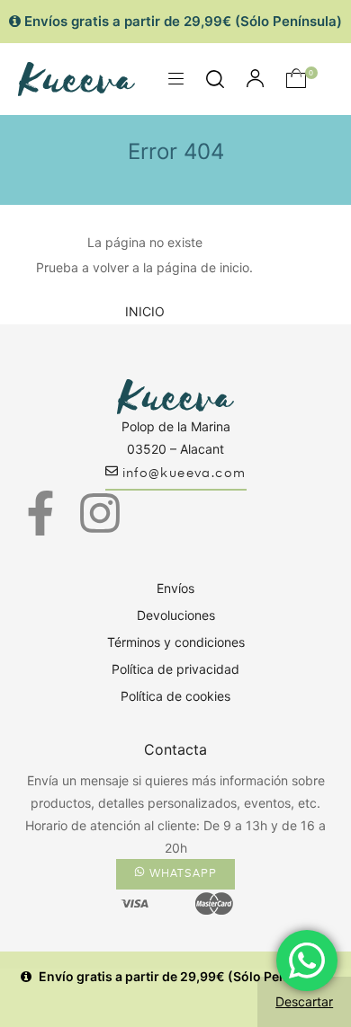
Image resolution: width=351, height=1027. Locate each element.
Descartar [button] (304, 1001)
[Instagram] (99, 513)
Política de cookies (175, 696)
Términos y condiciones (176, 642)
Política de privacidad (175, 669)
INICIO (145, 311)
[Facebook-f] (40, 513)
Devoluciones (176, 615)
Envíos (175, 588)
